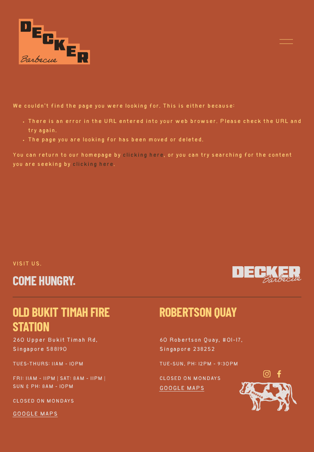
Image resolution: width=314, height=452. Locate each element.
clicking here (143, 155)
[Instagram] (267, 374)
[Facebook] (279, 374)
